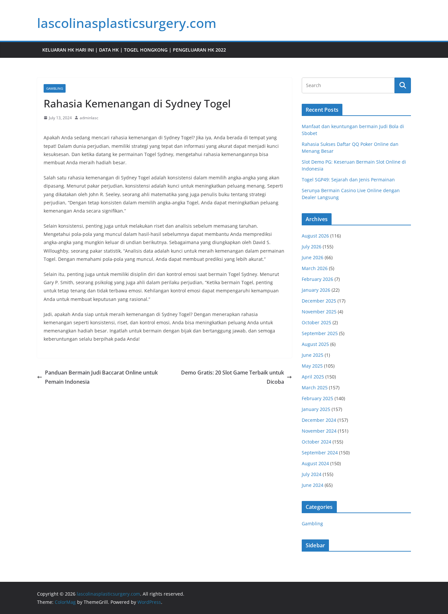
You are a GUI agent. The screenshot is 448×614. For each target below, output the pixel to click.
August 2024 (315, 463)
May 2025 (312, 366)
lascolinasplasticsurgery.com (126, 23)
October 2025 (316, 322)
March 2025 (315, 387)
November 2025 (319, 311)
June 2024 (312, 485)
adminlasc (89, 118)
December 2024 (319, 420)
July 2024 (311, 474)
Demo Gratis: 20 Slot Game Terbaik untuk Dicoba (232, 377)
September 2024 (320, 452)
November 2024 (319, 431)
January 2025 (316, 409)
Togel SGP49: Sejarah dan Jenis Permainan (348, 179)
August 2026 (315, 236)
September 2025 (320, 333)
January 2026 (316, 290)
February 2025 (317, 398)
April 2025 (313, 377)
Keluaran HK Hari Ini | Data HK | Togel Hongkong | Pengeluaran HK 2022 (134, 50)
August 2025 (315, 344)
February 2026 (317, 279)
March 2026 (315, 268)
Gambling (54, 88)
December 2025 (319, 301)
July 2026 (311, 246)
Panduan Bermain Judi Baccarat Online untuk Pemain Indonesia (101, 377)
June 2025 (312, 355)
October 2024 (316, 442)
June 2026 (312, 257)
